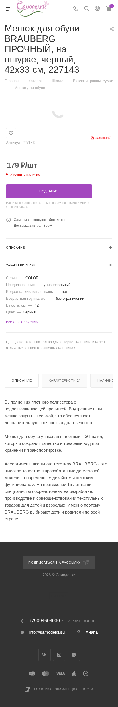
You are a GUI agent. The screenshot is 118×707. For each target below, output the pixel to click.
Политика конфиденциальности (63, 689)
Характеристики (64, 380)
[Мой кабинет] (97, 9)
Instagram (59, 655)
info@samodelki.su (47, 632)
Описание (22, 380)
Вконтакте (44, 655)
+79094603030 (44, 621)
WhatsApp (74, 655)
